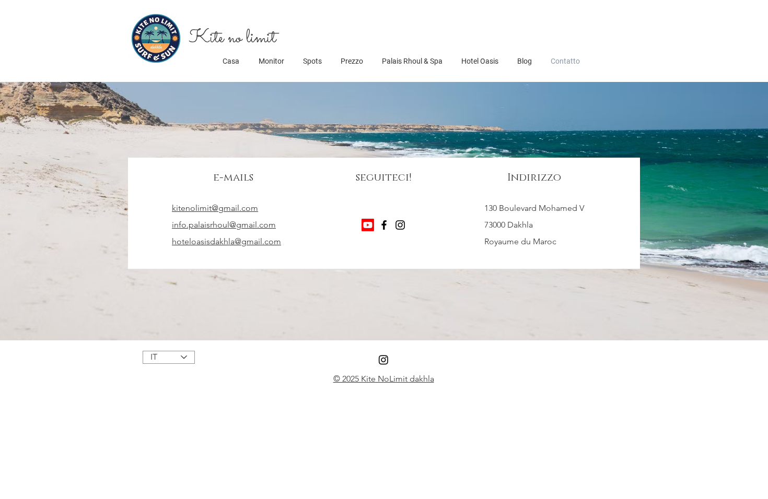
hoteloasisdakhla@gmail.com (226, 241)
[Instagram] (400, 225)
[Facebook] (384, 225)
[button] (232, 38)
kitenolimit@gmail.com (215, 208)
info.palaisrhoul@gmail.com (224, 225)
